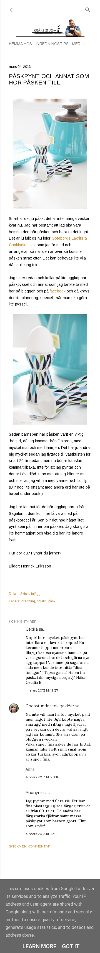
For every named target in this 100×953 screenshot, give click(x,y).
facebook (58, 291)
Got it (71, 946)
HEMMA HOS (20, 44)
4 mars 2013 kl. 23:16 (42, 834)
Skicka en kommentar (30, 846)
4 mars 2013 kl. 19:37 (42, 690)
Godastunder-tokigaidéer (50, 705)
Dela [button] (12, 594)
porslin (42, 601)
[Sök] (87, 8)
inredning (28, 601)
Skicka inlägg (30, 594)
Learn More (39, 946)
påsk (51, 601)
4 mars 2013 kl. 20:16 (42, 777)
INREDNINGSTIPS (52, 44)
